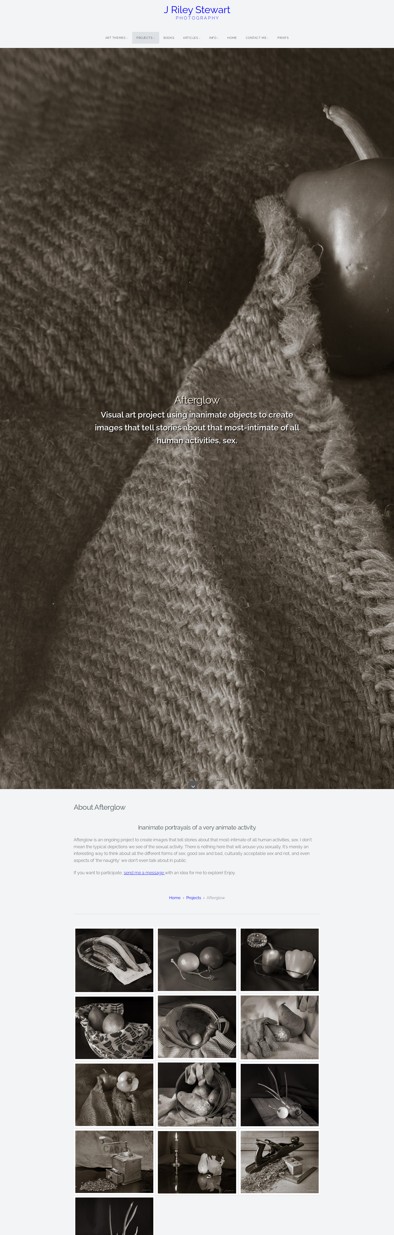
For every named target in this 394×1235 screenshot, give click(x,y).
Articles (190, 38)
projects (193, 897)
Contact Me (256, 38)
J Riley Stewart (197, 12)
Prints (283, 38)
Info (212, 38)
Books (168, 38)
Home (232, 38)
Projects (144, 38)
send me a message (144, 872)
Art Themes (115, 38)
